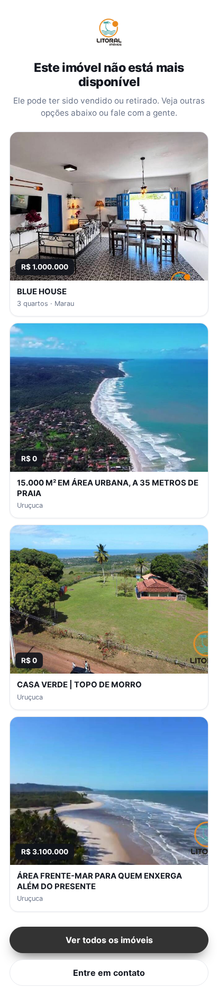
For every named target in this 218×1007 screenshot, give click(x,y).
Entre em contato (109, 972)
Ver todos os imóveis (109, 940)
